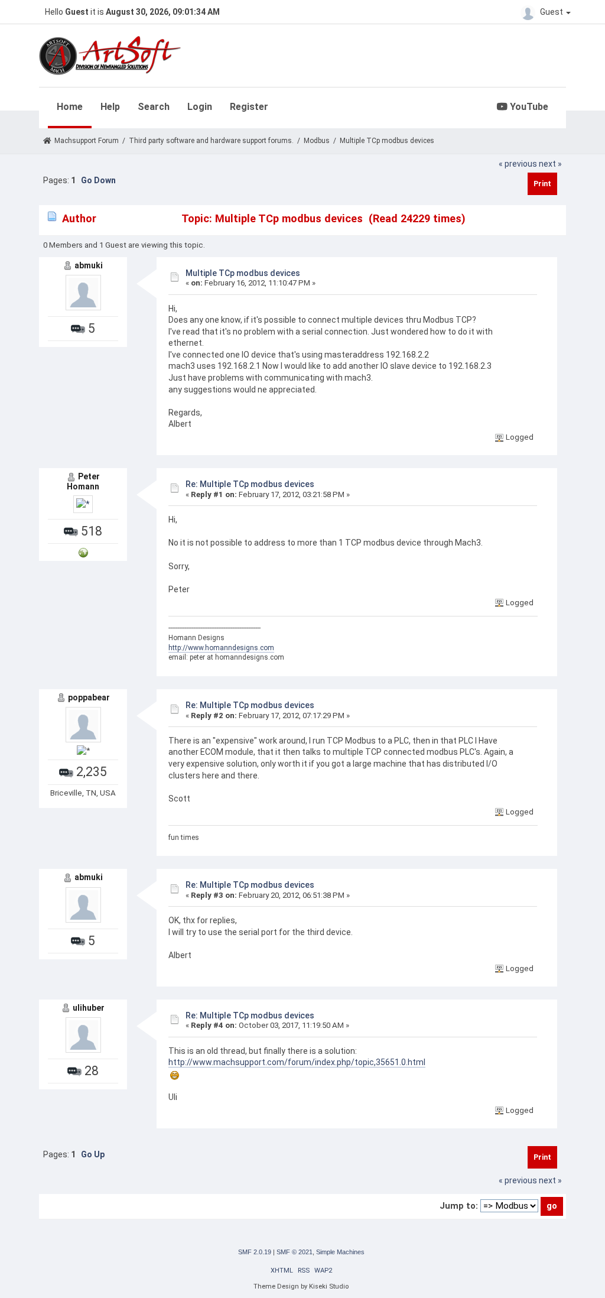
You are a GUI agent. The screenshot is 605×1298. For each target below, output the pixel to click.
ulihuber (89, 1008)
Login (199, 106)
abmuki (88, 265)
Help (110, 106)
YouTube (528, 106)
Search (154, 106)
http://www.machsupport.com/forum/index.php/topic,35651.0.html (296, 1062)
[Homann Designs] (83, 551)
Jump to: (459, 1205)
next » (550, 163)
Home (70, 106)
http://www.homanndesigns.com (221, 648)
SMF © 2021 (295, 1251)
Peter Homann (83, 481)
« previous (518, 163)
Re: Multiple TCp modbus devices (250, 484)
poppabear (89, 697)
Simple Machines (340, 1251)
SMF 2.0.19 (254, 1251)
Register (249, 106)
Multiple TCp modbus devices (243, 273)
